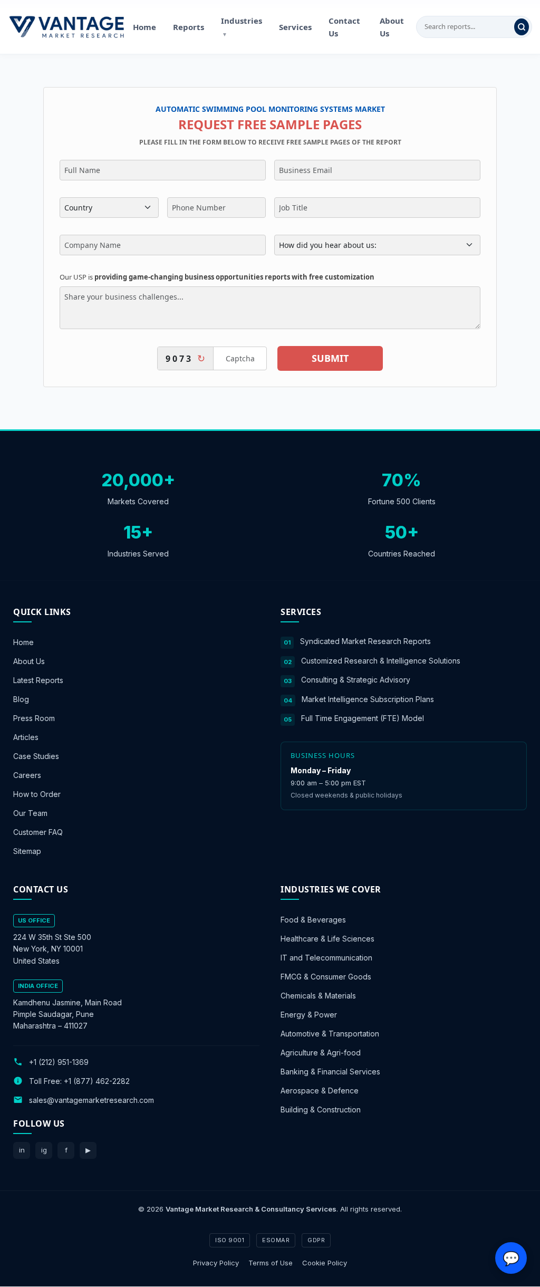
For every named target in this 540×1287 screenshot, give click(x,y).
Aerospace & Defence (320, 1091)
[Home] (66, 27)
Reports (188, 27)
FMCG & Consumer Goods (326, 977)
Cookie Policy (324, 1263)
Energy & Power (309, 1015)
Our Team (30, 813)
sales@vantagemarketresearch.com (91, 1100)
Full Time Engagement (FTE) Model (362, 718)
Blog (21, 699)
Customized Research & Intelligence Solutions (380, 660)
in (22, 1150)
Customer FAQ (38, 832)
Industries (241, 26)
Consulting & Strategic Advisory (355, 679)
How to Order (37, 794)
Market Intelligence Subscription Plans (368, 699)
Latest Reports (38, 680)
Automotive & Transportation (330, 1034)
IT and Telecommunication (326, 958)
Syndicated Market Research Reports (365, 641)
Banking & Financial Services (330, 1072)
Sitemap (27, 851)
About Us (392, 27)
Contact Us (344, 27)
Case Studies (36, 756)
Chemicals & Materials (318, 996)
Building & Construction (321, 1110)
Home (144, 27)
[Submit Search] (521, 26)
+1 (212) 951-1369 (59, 1062)
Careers (27, 775)
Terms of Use (270, 1263)
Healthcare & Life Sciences (327, 939)
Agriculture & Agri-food (321, 1053)
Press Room (34, 718)
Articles (25, 737)
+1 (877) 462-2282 (97, 1081)
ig (44, 1150)
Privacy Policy (216, 1263)
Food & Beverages (313, 920)
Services (295, 27)
